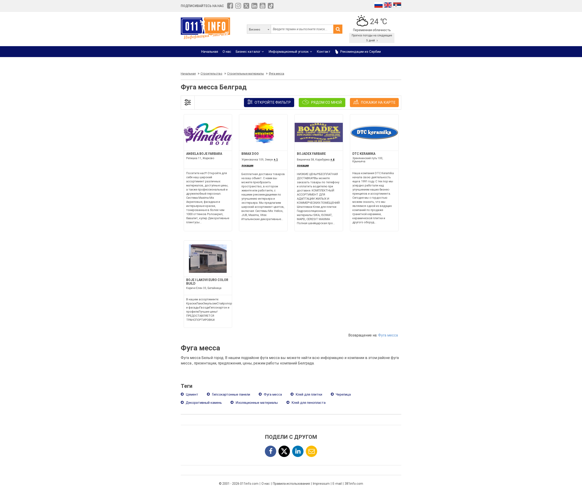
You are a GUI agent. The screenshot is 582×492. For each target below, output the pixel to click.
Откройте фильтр (272, 102)
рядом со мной (326, 102)
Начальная (209, 52)
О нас (227, 52)
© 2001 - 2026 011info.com (238, 483)
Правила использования (291, 483)
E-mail (337, 483)
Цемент (191, 394)
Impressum (321, 483)
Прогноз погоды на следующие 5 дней (372, 38)
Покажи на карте (377, 102)
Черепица (343, 394)
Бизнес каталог (248, 52)
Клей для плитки (308, 394)
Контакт (324, 52)
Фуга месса (388, 335)
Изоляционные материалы (256, 403)
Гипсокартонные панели (230, 394)
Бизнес (254, 29)
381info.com (354, 483)
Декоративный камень (203, 403)
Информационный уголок (288, 52)
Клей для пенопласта (308, 403)
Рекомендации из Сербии (360, 52)
